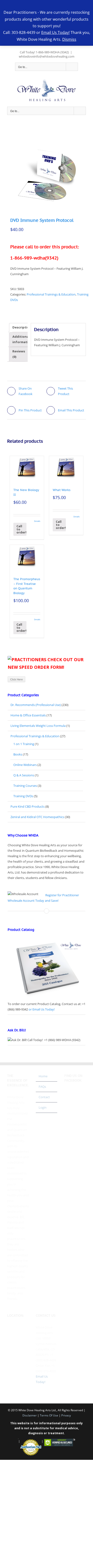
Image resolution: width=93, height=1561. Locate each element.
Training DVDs (23, 796)
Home (43, 1076)
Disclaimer (29, 1415)
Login (42, 1107)
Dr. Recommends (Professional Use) (35, 705)
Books (17, 754)
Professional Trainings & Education (51, 294)
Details (37, 521)
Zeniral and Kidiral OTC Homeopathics (37, 817)
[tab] (22, 327)
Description (21, 327)
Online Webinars (25, 765)
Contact (44, 1097)
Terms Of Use (49, 1415)
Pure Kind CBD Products (27, 806)
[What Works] (66, 467)
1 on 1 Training (23, 744)
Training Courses (25, 785)
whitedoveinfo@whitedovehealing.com (46, 56)
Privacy (66, 1415)
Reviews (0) (18, 354)
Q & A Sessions (23, 775)
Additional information (22, 339)
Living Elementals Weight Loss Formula (38, 726)
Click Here (16, 679)
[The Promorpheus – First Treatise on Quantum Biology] (27, 556)
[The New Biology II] (27, 467)
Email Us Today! (55, 32)
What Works (61, 490)
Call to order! (21, 529)
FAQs (42, 1086)
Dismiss (69, 39)
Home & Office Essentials (28, 715)
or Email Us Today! (42, 1009)
